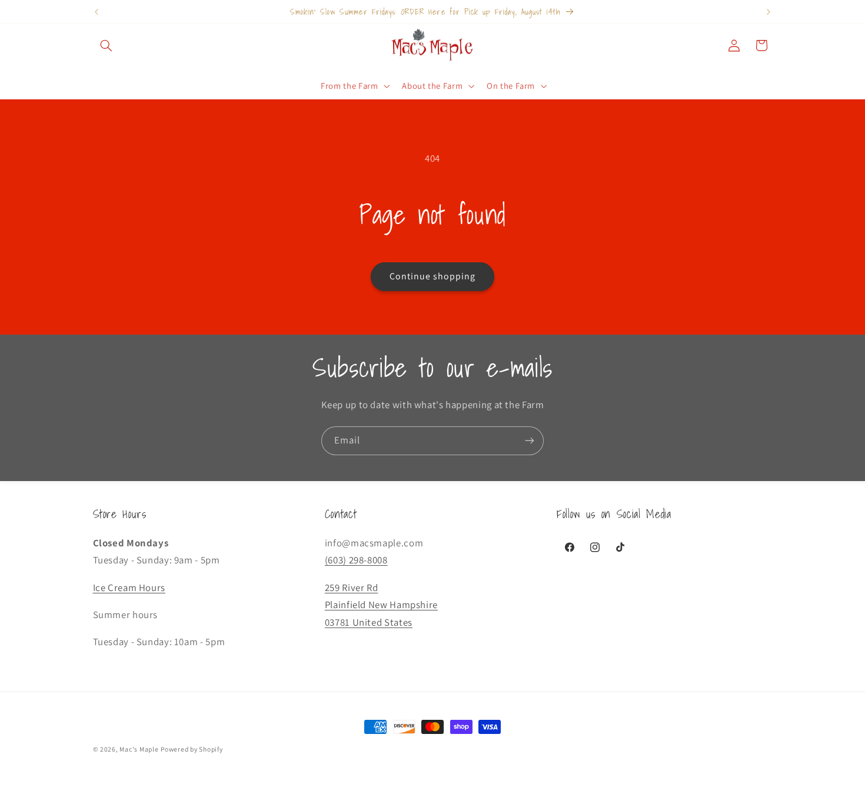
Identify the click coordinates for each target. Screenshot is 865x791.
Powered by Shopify (191, 749)
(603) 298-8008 (356, 559)
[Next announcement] (768, 12)
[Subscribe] (529, 440)
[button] (106, 45)
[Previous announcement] (96, 12)
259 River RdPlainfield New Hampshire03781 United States (381, 605)
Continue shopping (433, 276)
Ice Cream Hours (129, 587)
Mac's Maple (138, 749)
